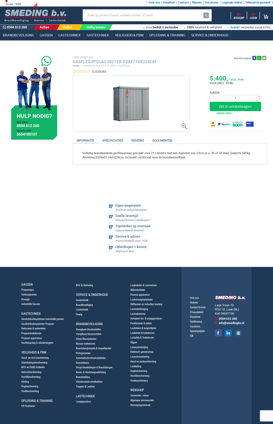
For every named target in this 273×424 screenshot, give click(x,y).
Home (76, 65)
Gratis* (235, 27)
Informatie (85, 140)
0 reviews (99, 71)
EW (191, 336)
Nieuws (197, 2)
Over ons (154, 2)
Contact (183, 2)
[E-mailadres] (238, 335)
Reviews (137, 140)
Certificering (196, 321)
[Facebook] (218, 335)
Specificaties (112, 140)
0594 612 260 (28, 126)
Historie (194, 302)
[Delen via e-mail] (264, 59)
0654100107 (27, 135)
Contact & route (198, 307)
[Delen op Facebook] (254, 59)
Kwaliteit (169, 2)
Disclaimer (195, 316)
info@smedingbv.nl (231, 323)
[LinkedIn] (228, 335)
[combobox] (147, 15)
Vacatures (211, 2)
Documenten (162, 140)
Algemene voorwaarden (142, 400)
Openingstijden (197, 331)
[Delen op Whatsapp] (259, 59)
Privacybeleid (196, 312)
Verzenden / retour (139, 395)
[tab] (85, 141)
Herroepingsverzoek (140, 405)
